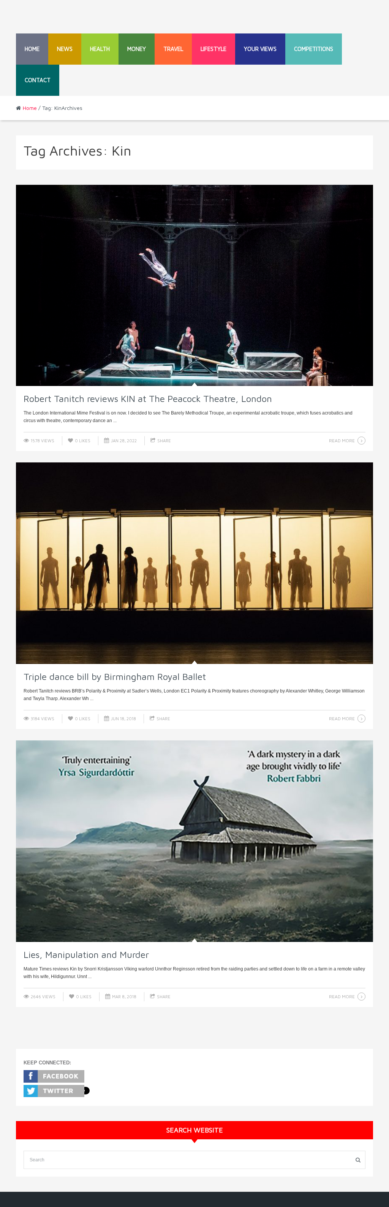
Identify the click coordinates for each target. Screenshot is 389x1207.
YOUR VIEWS (260, 49)
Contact (38, 80)
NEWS (65, 49)
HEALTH (100, 49)
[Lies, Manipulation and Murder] (194, 841)
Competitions (313, 49)
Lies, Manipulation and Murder (86, 954)
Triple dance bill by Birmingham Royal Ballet (115, 676)
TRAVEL (173, 49)
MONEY (136, 49)
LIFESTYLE (213, 49)
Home (32, 49)
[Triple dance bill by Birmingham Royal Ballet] (194, 563)
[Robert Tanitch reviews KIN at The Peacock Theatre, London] (194, 285)
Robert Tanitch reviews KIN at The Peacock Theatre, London (148, 398)
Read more (342, 440)
